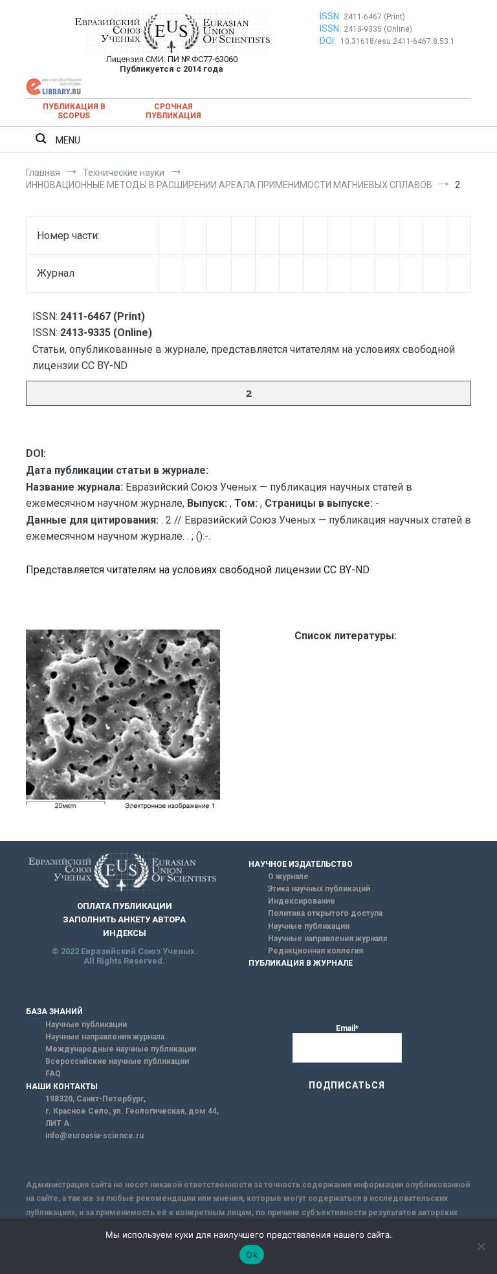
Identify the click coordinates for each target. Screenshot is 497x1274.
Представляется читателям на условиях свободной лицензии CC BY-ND (198, 570)
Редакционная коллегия (315, 950)
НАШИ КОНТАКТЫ (62, 1086)
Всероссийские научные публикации (117, 1061)
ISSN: (330, 16)
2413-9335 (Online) (378, 29)
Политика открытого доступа (325, 913)
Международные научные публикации (120, 1049)
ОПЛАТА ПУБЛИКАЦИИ (124, 906)
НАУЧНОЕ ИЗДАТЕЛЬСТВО (300, 864)
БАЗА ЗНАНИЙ (54, 1011)
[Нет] (480, 1246)
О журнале (288, 876)
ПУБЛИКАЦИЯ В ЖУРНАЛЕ (300, 963)
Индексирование (301, 901)
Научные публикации (308, 926)
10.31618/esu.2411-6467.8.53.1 (397, 41)
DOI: (329, 41)
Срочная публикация (173, 111)
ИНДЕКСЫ (124, 933)
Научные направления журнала (327, 938)
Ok (252, 1254)
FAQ (53, 1073)
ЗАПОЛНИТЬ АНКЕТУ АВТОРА (124, 919)
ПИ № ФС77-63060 (202, 59)
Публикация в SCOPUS (74, 111)
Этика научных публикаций (319, 888)
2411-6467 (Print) (374, 16)
